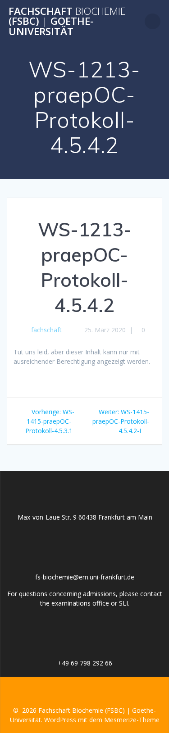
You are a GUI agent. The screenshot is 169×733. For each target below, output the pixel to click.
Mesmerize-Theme (132, 719)
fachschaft (46, 330)
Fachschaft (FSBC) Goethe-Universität (67, 21)
